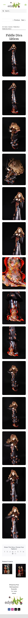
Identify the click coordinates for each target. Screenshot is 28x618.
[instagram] (12, 609)
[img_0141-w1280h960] (14, 42)
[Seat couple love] (7, 564)
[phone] (19, 609)
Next (22, 20)
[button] (3, 571)
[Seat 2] (21, 564)
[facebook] (9, 609)
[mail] (15, 609)
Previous (17, 20)
